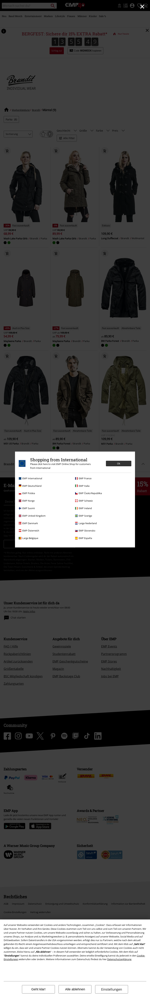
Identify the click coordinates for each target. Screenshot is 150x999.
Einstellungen (111, 989)
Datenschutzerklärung (119, 959)
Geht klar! (38, 989)
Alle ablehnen (75, 989)
